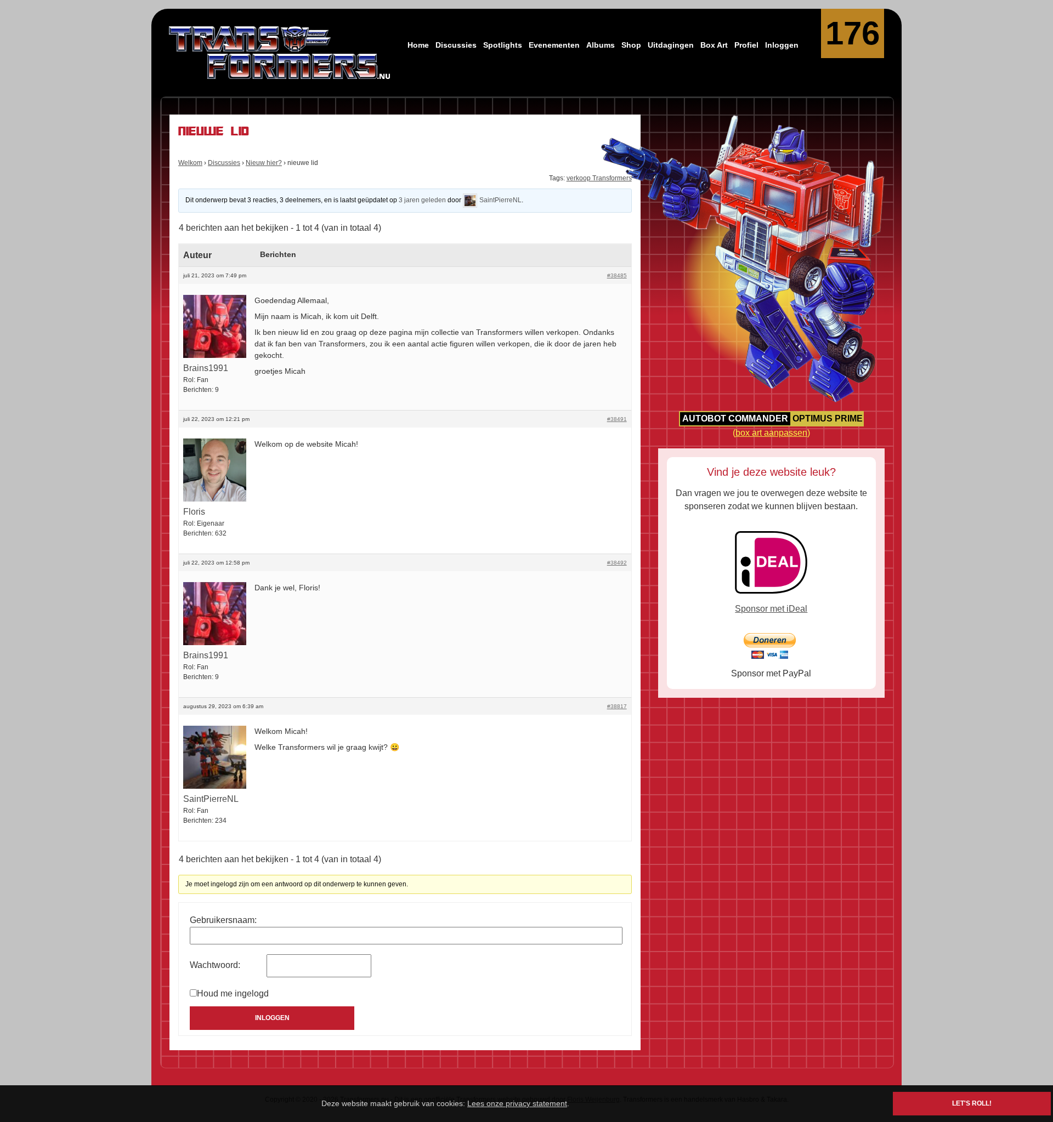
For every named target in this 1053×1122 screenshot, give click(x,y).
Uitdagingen (671, 45)
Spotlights (502, 45)
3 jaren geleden (422, 200)
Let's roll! (972, 1103)
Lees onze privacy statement (517, 1103)
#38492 (617, 563)
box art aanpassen (771, 433)
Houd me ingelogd (233, 993)
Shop (631, 45)
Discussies (456, 45)
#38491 (617, 419)
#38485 (617, 275)
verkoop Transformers (599, 178)
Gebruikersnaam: (223, 920)
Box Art (714, 45)
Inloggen (782, 45)
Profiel (746, 45)
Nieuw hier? (264, 163)
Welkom (190, 163)
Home (418, 45)
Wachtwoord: (215, 965)
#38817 (617, 706)
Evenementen (554, 45)
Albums (600, 45)
